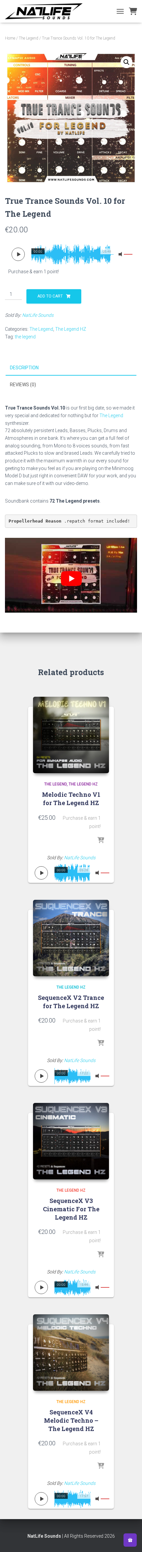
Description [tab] (24, 367)
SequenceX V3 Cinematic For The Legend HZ (71, 1209)
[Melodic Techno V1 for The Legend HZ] (71, 735)
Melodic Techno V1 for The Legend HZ (71, 798)
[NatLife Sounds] (46, 11)
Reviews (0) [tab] (23, 384)
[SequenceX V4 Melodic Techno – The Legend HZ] (71, 1352)
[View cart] (133, 11)
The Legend (28, 38)
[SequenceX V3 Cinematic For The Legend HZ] (71, 1141)
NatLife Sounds (37, 315)
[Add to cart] (100, 840)
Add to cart (50, 296)
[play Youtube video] (71, 578)
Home (10, 38)
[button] (126, 62)
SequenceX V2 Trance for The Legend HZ (71, 1002)
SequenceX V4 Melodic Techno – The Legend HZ (71, 1420)
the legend (25, 336)
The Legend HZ (70, 329)
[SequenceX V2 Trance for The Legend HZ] (71, 938)
